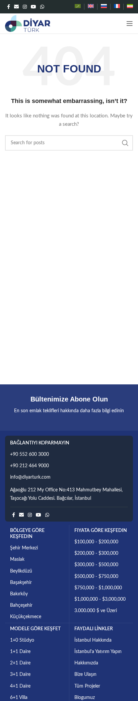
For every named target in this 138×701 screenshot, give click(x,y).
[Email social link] (16, 6)
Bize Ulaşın (85, 674)
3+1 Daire (20, 674)
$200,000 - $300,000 (96, 553)
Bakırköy (19, 594)
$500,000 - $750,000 (96, 576)
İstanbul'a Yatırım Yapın (98, 651)
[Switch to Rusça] (104, 6)
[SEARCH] (125, 143)
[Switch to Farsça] (130, 6)
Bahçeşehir (21, 605)
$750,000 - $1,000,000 (98, 588)
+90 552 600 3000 (29, 454)
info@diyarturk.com (30, 477)
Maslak (17, 559)
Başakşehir (21, 582)
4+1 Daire (20, 686)
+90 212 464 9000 (29, 466)
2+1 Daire (20, 663)
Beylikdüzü (21, 571)
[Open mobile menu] (129, 23)
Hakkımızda (86, 663)
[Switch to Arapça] (78, 6)
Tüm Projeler (87, 686)
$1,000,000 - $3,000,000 (100, 599)
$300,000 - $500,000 (96, 564)
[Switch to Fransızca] (117, 6)
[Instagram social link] (25, 6)
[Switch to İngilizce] (91, 6)
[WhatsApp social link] (42, 6)
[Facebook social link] (8, 6)
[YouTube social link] (33, 6)
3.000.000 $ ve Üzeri (95, 610)
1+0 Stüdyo (22, 640)
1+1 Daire (20, 651)
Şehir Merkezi (24, 548)
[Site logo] (27, 23)
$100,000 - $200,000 (96, 542)
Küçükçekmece (25, 616)
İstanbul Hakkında (93, 640)
